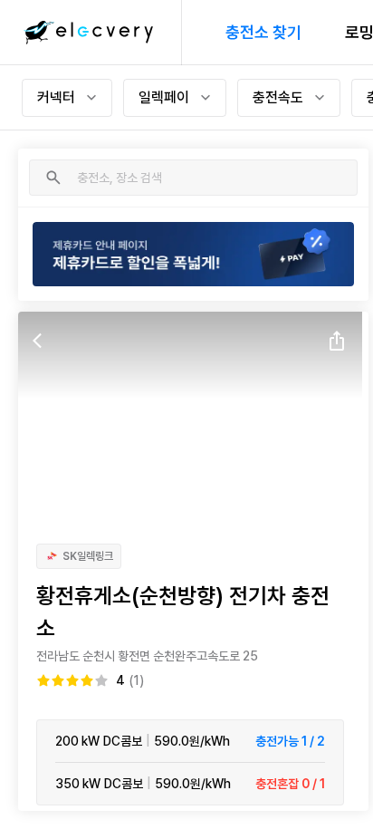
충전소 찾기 (263, 32)
